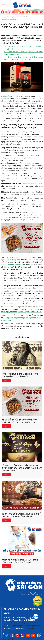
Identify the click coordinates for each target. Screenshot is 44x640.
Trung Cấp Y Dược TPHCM (18, 17)
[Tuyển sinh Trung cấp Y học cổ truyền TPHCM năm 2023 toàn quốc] (22, 369)
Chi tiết (6, 380)
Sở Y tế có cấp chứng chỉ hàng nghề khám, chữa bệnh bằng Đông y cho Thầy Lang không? (22, 468)
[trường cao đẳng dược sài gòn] (22, 5)
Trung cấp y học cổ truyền (9, 19)
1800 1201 (31, 628)
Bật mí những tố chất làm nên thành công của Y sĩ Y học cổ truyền (20, 561)
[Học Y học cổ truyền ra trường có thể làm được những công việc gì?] (22, 509)
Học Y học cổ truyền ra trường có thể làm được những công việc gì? (21, 515)
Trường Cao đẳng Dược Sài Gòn (13, 264)
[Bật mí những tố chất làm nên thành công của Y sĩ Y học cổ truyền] (22, 555)
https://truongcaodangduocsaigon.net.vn (24, 623)
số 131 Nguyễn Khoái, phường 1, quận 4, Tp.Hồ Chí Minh (21, 311)
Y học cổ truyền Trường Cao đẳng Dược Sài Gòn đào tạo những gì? (19, 420)
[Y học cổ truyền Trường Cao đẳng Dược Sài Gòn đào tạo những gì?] (22, 415)
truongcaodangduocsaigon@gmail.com (24, 625)
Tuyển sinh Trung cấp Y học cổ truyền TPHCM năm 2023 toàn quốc (20, 375)
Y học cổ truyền (7, 96)
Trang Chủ (4, 17)
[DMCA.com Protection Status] (37, 606)
